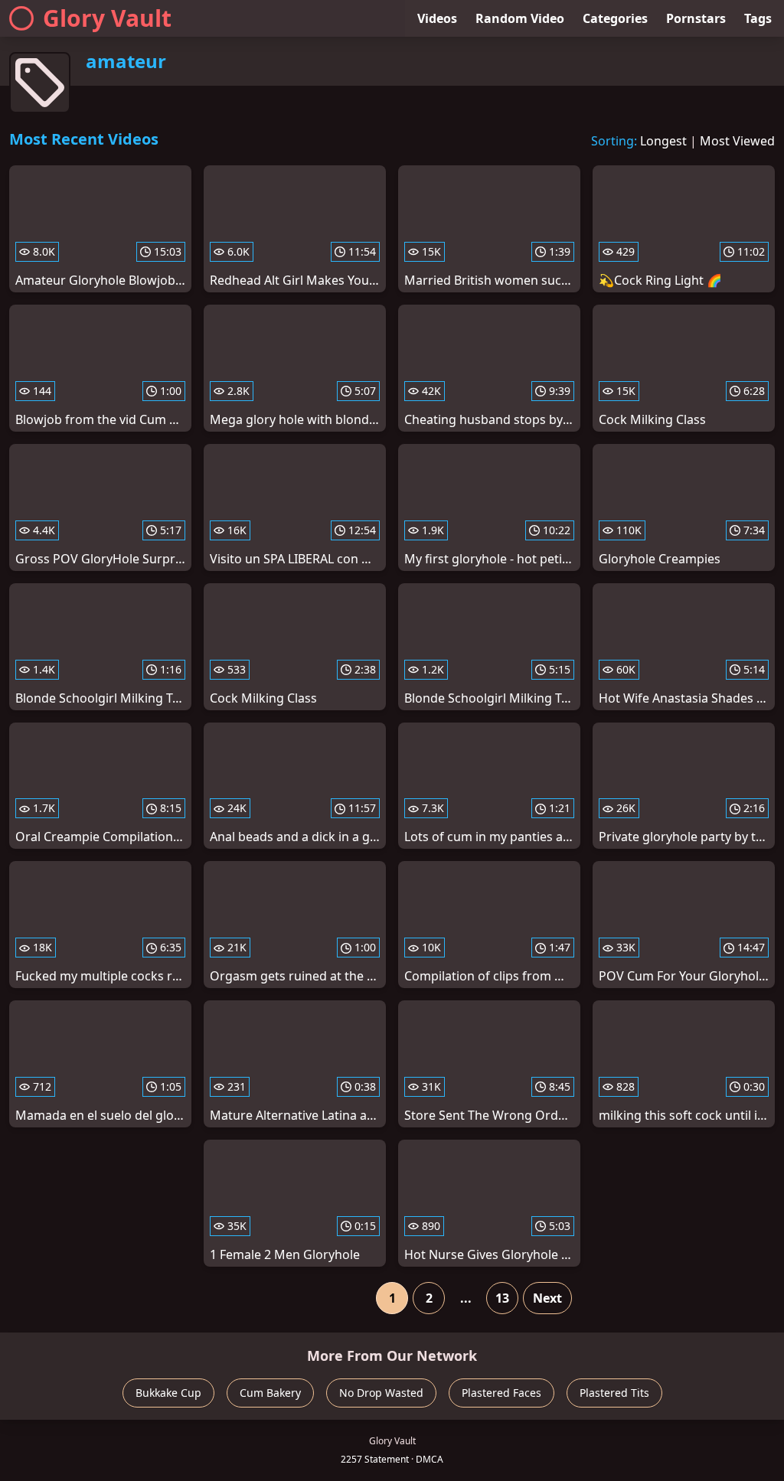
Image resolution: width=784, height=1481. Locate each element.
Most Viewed (737, 140)
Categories (615, 18)
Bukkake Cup (168, 1392)
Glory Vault (107, 18)
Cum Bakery (270, 1392)
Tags (758, 18)
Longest (663, 140)
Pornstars (696, 18)
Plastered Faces (501, 1392)
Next (547, 1298)
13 (502, 1298)
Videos (437, 18)
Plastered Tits (614, 1392)
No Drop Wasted (381, 1392)
